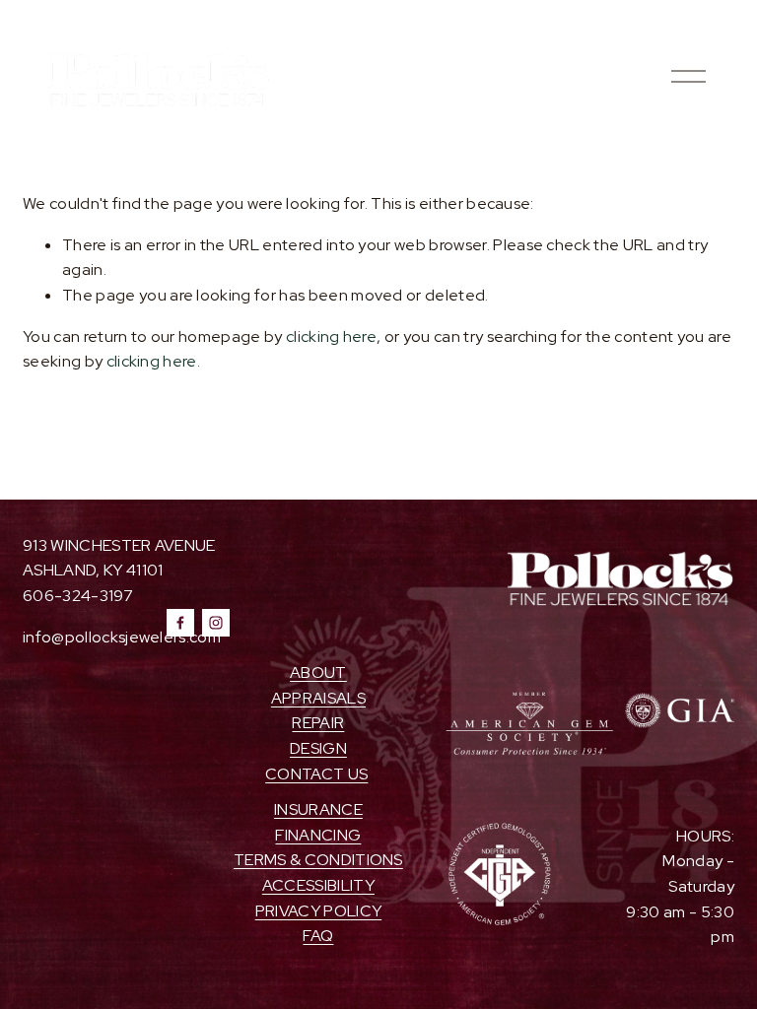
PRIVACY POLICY (318, 911)
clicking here (331, 336)
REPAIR (318, 722)
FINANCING (318, 835)
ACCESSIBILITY (318, 885)
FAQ (318, 935)
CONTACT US (316, 774)
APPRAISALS (318, 698)
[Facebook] (180, 623)
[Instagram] (216, 623)
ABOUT (318, 672)
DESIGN (318, 748)
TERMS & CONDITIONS (318, 859)
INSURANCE (318, 809)
